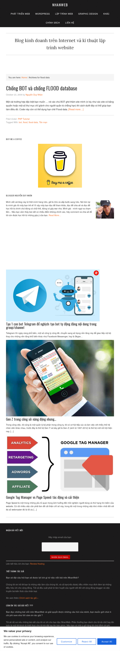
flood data (33, 122)
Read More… (55, 215)
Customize (66, 641)
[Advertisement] (60, 61)
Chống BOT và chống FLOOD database (41, 88)
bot (20, 122)
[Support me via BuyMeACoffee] (60, 186)
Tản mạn (43, 122)
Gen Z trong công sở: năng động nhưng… (31, 419)
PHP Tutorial (24, 118)
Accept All (107, 641)
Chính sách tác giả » (28, 597)
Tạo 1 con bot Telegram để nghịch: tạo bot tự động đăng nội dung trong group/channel (51, 325)
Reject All (87, 641)
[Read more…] (75, 109)
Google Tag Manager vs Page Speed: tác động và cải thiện (42, 497)
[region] (60, 639)
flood (25, 122)
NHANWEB (60, 4)
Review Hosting (37, 563)
